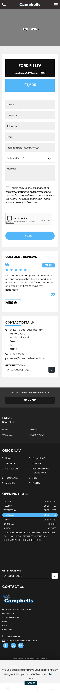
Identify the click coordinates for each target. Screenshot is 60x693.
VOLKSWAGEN (37, 435)
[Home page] (30, 5)
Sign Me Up (30, 400)
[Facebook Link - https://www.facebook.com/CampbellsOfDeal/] (5, 645)
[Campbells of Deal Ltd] (18, 603)
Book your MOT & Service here (41, 471)
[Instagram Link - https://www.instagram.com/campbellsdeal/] (21, 645)
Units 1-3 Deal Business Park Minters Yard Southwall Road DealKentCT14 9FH (26, 339)
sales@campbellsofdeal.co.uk (28, 358)
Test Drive (10, 464)
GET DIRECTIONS (11, 570)
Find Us (36, 483)
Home (8, 458)
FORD (5, 430)
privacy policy (41, 658)
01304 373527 (18, 354)
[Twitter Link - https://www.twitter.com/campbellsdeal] (13, 645)
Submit (30, 235)
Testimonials (11, 478)
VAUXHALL (7, 435)
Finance (36, 464)
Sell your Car (11, 469)
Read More (11, 290)
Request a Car (39, 458)
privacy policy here (26, 202)
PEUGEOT (34, 430)
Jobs (34, 478)
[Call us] (3, 5)
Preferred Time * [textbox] (15, 158)
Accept (31, 683)
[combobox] (30, 158)
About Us (10, 483)
